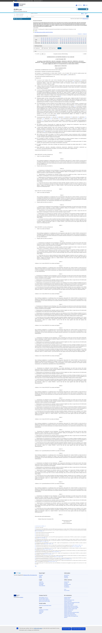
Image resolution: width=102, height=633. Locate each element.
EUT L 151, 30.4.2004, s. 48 (76, 546)
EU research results (67, 584)
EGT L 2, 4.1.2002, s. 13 (44, 541)
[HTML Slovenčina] (80, 39)
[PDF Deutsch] (49, 41)
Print (86, 13)
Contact (40, 576)
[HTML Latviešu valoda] (64, 39)
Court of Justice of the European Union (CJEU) (71, 602)
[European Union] (17, 595)
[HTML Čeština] (45, 39)
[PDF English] (55, 41)
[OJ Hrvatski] (61, 43)
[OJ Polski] (74, 43)
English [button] (86, 5)
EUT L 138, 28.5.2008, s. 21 (47, 549)
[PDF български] (42, 41)
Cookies (40, 613)
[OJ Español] (44, 43)
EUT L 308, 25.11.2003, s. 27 (77, 545)
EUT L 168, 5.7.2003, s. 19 (48, 543)
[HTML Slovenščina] (82, 39)
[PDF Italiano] (63, 41)
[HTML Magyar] (68, 39)
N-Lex (65, 589)
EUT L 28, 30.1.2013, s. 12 (52, 561)
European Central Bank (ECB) (69, 603)
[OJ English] (55, 43)
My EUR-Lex (79, 5)
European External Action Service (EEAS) (71, 606)
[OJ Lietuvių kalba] (66, 43)
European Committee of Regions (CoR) (70, 608)
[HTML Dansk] (47, 39)
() (67, 74)
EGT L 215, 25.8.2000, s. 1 (42, 537)
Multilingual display (38, 45)
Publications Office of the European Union (30, 575)
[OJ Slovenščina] (82, 43)
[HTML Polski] (74, 39)
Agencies (65, 617)
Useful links (66, 577)
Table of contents (18, 18)
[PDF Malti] (70, 41)
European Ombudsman (68, 611)
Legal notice (41, 612)
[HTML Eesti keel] (51, 39)
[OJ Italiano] (63, 43)
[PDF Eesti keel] (51, 41)
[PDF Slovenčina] (80, 41)
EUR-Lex (18, 9)
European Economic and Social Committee (71, 607)
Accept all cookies (66, 628)
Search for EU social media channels (45, 605)
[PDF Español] (44, 41)
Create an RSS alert (19, 15)
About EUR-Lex (66, 575)
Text (35, 51)
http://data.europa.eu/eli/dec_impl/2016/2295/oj (44, 32)
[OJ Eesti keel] (51, 43)
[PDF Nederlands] (72, 41)
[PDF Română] (78, 41)
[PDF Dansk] (47, 41)
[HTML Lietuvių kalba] (66, 39)
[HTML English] (55, 39)
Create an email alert (19, 14)
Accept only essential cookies (78, 628)
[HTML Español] (44, 39)
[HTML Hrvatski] (61, 39)
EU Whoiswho (66, 585)
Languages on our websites (43, 609)
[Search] (87, 16)
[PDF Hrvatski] (61, 41)
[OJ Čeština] (45, 43)
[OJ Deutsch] (49, 43)
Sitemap (40, 577)
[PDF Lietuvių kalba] (66, 41)
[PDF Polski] (74, 41)
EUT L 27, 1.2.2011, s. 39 (58, 556)
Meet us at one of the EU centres (44, 601)
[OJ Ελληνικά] (53, 43)
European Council (67, 598)
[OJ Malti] (70, 43)
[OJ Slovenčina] (80, 43)
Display (59, 48)
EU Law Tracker (66, 590)
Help (83, 13)
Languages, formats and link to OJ (41, 35)
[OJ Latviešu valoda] (64, 43)
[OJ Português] (76, 43)
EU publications (66, 586)
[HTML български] (42, 39)
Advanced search (85, 18)
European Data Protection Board (69, 613)
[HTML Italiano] (63, 39)
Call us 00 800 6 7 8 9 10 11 (43, 597)
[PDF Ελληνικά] (53, 41)
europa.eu (21, 597)
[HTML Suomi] (83, 39)
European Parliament (67, 597)
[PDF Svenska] (85, 41)
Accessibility (41, 584)
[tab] (60, 36)
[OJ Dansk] (47, 43)
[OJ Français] (57, 43)
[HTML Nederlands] (72, 39)
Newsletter (66, 576)
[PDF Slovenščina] (82, 41)
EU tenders (66, 583)
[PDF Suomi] (83, 41)
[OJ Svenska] (85, 43)
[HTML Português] (76, 39)
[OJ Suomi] (83, 43)
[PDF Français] (57, 41)
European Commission (68, 601)
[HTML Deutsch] (49, 39)
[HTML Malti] (70, 39)
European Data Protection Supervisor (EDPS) (71, 612)
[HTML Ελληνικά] (53, 39)
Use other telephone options (43, 598)
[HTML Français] (57, 39)
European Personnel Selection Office (70, 614)
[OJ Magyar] (68, 43)
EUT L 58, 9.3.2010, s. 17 (56, 551)
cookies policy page (38, 628)
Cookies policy (41, 583)
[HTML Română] (78, 39)
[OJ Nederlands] (72, 43)
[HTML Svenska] (85, 39)
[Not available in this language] (59, 39)
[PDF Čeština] (45, 41)
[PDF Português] (76, 41)
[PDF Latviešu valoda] (64, 41)
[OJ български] (42, 43)
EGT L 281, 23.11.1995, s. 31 (41, 526)
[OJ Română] (78, 43)
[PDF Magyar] (68, 41)
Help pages (41, 575)
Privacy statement (42, 585)
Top (35, 566)
